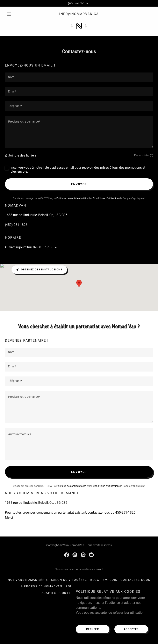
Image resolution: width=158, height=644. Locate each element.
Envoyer (79, 184)
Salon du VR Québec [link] (69, 579)
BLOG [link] (94, 579)
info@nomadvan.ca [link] (79, 14)
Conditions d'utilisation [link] (106, 198)
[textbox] (79, 77)
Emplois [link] (110, 579)
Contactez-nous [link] (135, 579)
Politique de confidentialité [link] (71, 198)
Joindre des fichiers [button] (22, 155)
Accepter (131, 629)
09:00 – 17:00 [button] (43, 247)
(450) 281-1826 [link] (16, 225)
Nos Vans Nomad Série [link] (28, 579)
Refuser (92, 629)
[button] (16, 14)
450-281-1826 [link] (125, 512)
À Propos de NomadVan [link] (41, 586)
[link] (79, 26)
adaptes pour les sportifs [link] (66, 593)
